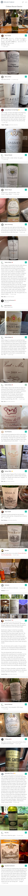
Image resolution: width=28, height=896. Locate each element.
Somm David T (8, 620)
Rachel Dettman (8, 704)
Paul (2, 520)
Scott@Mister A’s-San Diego (11, 110)
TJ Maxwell (7, 739)
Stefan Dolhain (8, 262)
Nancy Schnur (8, 76)
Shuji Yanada (8, 35)
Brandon (7, 550)
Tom (5, 296)
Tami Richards (8, 431)
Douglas (6, 124)
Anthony (5, 520)
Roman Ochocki (8, 155)
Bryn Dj (6, 832)
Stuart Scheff (8, 511)
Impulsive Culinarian (10, 865)
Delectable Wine (9, 773)
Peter (2, 296)
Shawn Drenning (9, 224)
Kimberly (7, 585)
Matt (2, 481)
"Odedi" (3, 124)
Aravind (3, 674)
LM (4, 481)
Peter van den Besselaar (9, 300)
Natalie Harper (8, 189)
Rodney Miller (8, 471)
